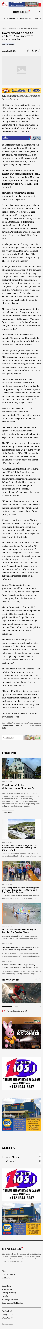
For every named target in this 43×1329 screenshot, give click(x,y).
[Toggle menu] (3, 11)
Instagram (6, 1314)
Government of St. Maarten (12, 1303)
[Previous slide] (36, 980)
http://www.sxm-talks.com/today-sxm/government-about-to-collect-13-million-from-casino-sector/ (21, 725)
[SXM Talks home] (21, 11)
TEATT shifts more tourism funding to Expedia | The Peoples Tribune (19, 931)
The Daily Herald (9, 18)
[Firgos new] (21, 1114)
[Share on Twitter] (36, 51)
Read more (9, 813)
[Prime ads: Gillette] (21, 1073)
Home (4, 28)
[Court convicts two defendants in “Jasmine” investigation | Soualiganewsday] (21, 768)
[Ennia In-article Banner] (21, 737)
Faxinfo (35, 18)
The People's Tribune (10, 1299)
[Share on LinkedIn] (39, 51)
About (4, 1271)
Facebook (5, 1311)
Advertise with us (8, 1274)
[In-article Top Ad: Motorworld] (21, 90)
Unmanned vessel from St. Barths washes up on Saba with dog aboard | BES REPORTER (20, 948)
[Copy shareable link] (28, 51)
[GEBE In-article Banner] (21, 138)
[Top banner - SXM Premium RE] (21, 4)
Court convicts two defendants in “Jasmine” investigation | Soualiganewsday (17, 786)
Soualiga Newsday (24, 18)
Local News (6, 1286)
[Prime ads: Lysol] (21, 1033)
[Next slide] (40, 980)
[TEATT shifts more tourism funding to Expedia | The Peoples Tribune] (21, 913)
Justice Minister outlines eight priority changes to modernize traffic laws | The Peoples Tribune (19, 966)
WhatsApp (6, 1318)
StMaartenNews (13, 28)
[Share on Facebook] (32, 51)
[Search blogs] (39, 12)
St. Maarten (6, 1278)
